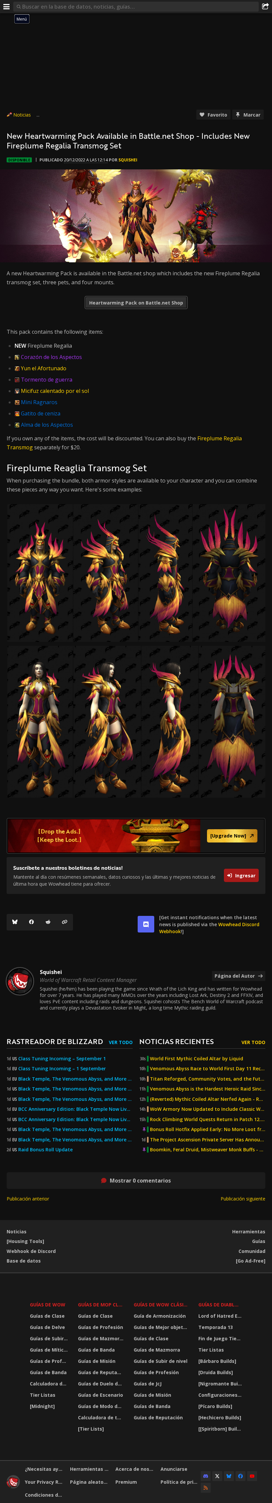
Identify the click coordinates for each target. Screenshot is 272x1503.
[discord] (146, 924)
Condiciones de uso (45, 1495)
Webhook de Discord (31, 1251)
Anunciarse (174, 1469)
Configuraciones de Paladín (221, 1395)
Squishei (127, 160)
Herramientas (248, 1231)
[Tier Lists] (91, 1429)
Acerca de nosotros (135, 1469)
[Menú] (6, 6)
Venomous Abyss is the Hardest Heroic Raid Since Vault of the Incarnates (207, 1089)
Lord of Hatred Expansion (221, 1316)
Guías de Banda (48, 1372)
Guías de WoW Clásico (162, 1304)
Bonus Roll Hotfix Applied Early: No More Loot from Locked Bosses (207, 1129)
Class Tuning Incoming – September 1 (62, 1059)
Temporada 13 (215, 1327)
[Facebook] (31, 922)
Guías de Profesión (50, 1361)
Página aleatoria (90, 1482)
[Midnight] (42, 1406)
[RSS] (206, 1488)
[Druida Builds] (215, 1372)
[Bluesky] (15, 922)
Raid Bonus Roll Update (45, 1150)
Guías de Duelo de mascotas (101, 1383)
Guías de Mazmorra (101, 1338)
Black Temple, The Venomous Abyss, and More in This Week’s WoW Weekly (75, 1099)
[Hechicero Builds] (219, 1417)
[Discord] (206, 1476)
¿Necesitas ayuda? (45, 1469)
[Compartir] (265, 6)
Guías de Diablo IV (221, 1304)
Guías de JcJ (148, 1383)
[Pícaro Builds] (215, 1406)
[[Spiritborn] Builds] (221, 1429)
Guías (258, 1241)
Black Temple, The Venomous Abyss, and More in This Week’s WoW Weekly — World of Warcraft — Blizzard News (75, 1079)
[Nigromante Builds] (221, 1383)
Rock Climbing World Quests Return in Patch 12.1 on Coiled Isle (207, 1119)
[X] (217, 1476)
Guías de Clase (47, 1316)
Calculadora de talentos (50, 1383)
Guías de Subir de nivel (50, 1338)
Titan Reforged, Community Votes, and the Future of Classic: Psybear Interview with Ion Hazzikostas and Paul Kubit (207, 1079)
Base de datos (24, 1261)
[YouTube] (252, 1476)
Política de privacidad (181, 1482)
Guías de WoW (47, 1304)
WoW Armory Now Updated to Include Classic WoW (207, 1109)
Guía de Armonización (160, 1316)
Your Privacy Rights (45, 1482)
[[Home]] (13, 1486)
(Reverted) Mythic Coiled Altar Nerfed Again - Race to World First (207, 1099)
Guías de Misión (96, 1361)
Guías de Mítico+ (50, 1350)
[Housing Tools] (25, 1241)
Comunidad (251, 1251)
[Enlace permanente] (64, 922)
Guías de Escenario (100, 1395)
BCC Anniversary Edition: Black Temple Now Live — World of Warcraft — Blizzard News (75, 1109)
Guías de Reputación (101, 1372)
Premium (126, 1482)
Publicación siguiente (243, 1198)
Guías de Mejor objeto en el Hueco (162, 1327)
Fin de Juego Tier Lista (221, 1338)
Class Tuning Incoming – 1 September (62, 1069)
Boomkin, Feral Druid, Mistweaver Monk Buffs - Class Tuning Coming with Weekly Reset (207, 1150)
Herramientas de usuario (90, 1469)
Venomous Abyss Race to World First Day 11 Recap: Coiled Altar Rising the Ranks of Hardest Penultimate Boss (207, 1069)
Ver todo (121, 1042)
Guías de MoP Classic (101, 1304)
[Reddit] (48, 922)
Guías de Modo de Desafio (101, 1406)
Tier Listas (42, 1395)
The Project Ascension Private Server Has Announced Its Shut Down (207, 1140)
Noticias (22, 115)
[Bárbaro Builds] (217, 1361)
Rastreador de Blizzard (55, 1041)
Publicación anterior (28, 1198)
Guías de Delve (47, 1327)
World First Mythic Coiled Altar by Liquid (196, 1059)
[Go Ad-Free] (250, 1261)
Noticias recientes (176, 1041)
